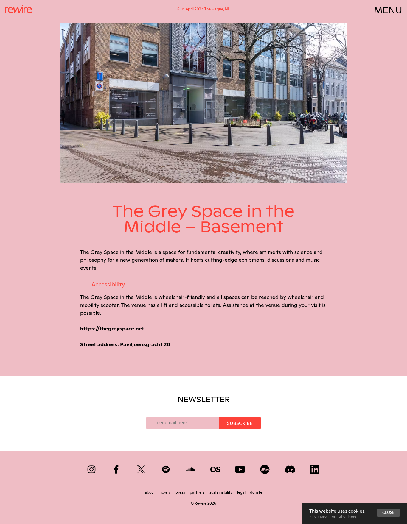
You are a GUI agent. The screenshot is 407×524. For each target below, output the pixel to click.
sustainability (221, 492)
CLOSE (388, 512)
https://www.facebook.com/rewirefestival (116, 468)
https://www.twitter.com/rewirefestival (141, 468)
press (180, 492)
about (150, 492)
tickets (165, 492)
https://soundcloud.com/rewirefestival (191, 468)
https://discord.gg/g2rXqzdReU (290, 468)
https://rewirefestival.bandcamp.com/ (265, 468)
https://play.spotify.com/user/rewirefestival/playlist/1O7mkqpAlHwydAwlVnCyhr (166, 468)
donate (256, 492)
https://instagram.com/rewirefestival (92, 468)
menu (388, 9)
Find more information (332, 516)
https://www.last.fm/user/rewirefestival (215, 468)
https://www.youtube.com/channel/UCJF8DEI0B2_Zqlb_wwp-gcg (240, 468)
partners (198, 492)
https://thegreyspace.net (112, 328)
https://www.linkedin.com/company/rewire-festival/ (315, 468)
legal (241, 492)
